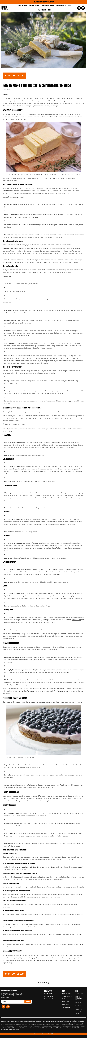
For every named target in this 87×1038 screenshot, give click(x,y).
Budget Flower (48, 993)
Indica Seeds (65, 1001)
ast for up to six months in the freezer (26, 801)
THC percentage (37, 657)
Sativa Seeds (65, 1004)
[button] (70, 6)
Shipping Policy (79, 993)
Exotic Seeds (65, 999)
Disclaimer (78, 1002)
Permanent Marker (31, 569)
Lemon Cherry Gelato (32, 493)
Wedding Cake (76, 620)
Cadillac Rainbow (19, 471)
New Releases (66, 1007)
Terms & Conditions (78, 1008)
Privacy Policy (79, 1005)
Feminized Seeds (67, 993)
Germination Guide (79, 1012)
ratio (11, 905)
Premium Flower (49, 996)
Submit (28, 1002)
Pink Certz (28, 519)
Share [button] (6, 94)
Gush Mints (28, 443)
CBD (38, 867)
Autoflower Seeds (67, 996)
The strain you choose (17, 249)
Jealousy (40, 548)
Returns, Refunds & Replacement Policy (79, 997)
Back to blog (44, 983)
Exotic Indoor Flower (50, 999)
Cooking (40, 823)
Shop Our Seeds (14, 76)
